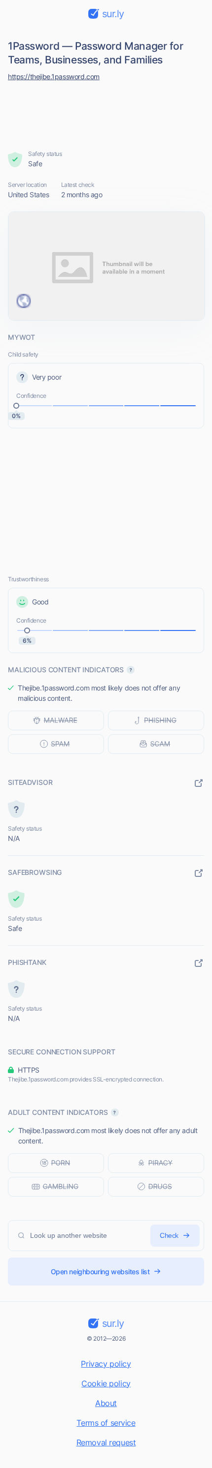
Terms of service (105, 1423)
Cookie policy (106, 1383)
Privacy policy (106, 1364)
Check (169, 1235)
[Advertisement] (106, 113)
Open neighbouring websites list (100, 1271)
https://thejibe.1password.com (54, 76)
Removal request (106, 1442)
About (106, 1403)
